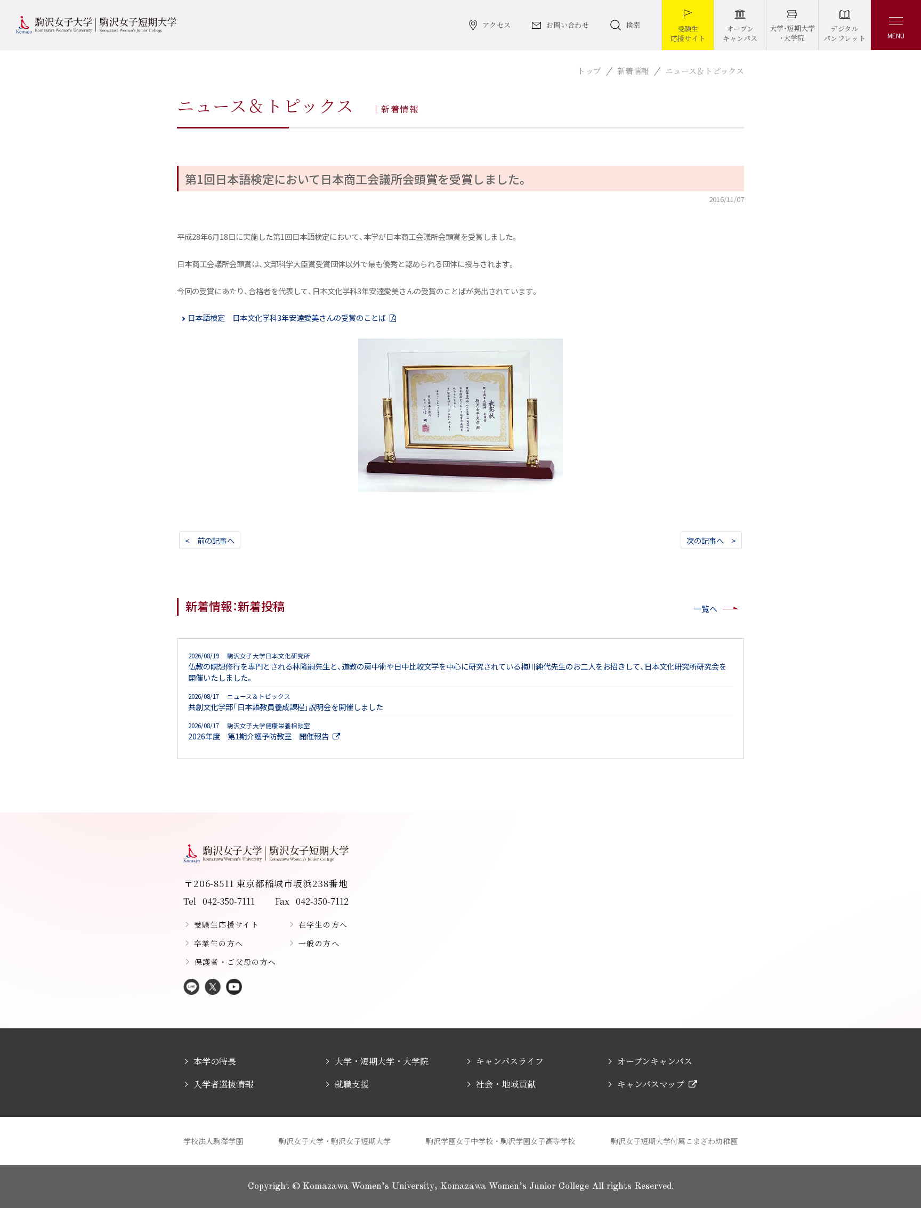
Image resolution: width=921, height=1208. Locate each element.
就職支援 (352, 1084)
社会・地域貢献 (506, 1084)
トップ (589, 70)
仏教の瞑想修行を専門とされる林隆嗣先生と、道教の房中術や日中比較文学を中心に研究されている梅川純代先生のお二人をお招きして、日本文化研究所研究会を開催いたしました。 (457, 667)
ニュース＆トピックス (704, 70)
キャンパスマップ (650, 1084)
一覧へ (705, 608)
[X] (213, 987)
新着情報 (633, 70)
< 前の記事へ (210, 540)
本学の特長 (214, 1061)
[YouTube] (234, 987)
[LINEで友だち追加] (191, 987)
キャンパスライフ (510, 1061)
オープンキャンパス (654, 1061)
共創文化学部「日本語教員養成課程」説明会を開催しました (285, 702)
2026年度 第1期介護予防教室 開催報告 (258, 731)
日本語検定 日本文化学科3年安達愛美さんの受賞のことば (287, 317)
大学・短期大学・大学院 (382, 1061)
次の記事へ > (711, 540)
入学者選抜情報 (223, 1084)
